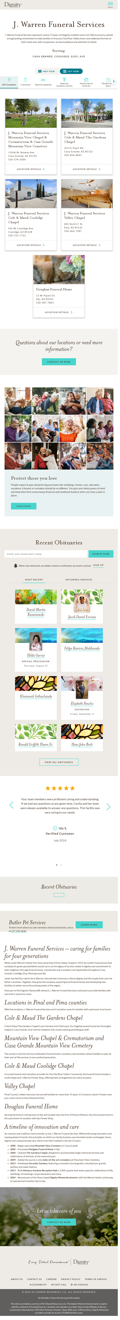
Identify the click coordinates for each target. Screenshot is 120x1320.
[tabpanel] (60, 819)
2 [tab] (61, 865)
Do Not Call (59, 1284)
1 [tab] (56, 865)
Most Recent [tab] (34, 579)
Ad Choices (80, 1284)
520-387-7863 (45, 302)
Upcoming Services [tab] (79, 579)
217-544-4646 (18, 931)
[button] (109, 5)
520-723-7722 (17, 235)
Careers (51, 1279)
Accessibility (38, 1284)
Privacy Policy (70, 1279)
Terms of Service (96, 1279)
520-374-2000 (17, 159)
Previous (11, 810)
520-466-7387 (73, 231)
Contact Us (34, 1279)
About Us (17, 1279)
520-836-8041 (73, 155)
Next (105, 804)
